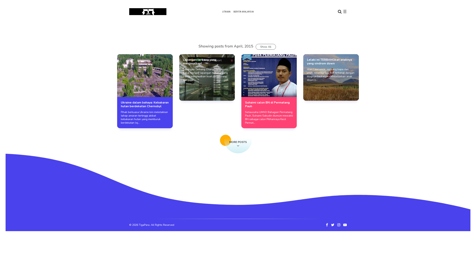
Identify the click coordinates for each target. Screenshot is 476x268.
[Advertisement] (238, 34)
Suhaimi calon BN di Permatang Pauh (267, 104)
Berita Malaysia (244, 11)
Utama (226, 11)
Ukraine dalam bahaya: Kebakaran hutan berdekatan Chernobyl (145, 104)
